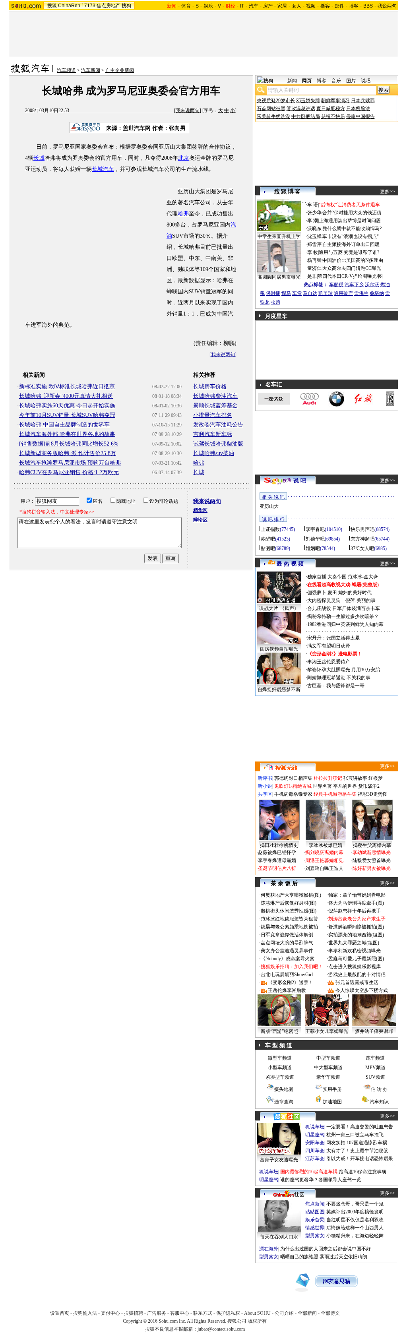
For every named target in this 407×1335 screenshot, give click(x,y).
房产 (268, 6)
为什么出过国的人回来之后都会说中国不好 (325, 1249)
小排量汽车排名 (212, 415)
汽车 (253, 6)
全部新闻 (307, 1313)
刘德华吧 (315, 539)
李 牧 (312, 252)
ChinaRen (69, 5)
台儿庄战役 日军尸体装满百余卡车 (343, 608)
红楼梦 (375, 778)
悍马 (286, 293)
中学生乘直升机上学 (279, 236)
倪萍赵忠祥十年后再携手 (354, 911)
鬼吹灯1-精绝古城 (293, 786)
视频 (311, 6)
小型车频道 (280, 1067)
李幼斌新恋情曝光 (372, 852)
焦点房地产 (108, 5)
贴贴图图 (314, 1212)
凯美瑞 (325, 293)
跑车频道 (375, 1058)
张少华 (314, 212)
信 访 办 (379, 1089)
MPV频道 (375, 1067)
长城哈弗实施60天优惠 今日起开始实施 (67, 406)
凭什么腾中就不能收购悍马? (352, 228)
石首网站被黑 (271, 108)
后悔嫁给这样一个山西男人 (355, 1227)
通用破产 (343, 293)
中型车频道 (328, 1058)
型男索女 (314, 1235)
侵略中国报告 (360, 116)
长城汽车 (103, 169)
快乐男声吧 (362, 529)
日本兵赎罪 (363, 100)
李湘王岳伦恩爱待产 (328, 662)
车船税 (336, 284)
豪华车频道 (328, 1077)
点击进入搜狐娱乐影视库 (354, 966)
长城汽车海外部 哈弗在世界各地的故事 (67, 434)
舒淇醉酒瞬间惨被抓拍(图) (356, 927)
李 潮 (312, 220)
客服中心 (179, 1313)
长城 (39, 158)
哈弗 (183, 214)
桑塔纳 (377, 293)
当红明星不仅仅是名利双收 (355, 1220)
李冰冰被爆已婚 (325, 845)
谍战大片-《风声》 (279, 608)
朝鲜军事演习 (335, 100)
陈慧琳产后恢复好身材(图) (288, 903)
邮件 (339, 6)
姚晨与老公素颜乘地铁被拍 (289, 927)
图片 (351, 80)
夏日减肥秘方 (330, 108)
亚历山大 (269, 506)
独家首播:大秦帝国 (327, 576)
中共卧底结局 (305, 116)
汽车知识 (379, 1101)
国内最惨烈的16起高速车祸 (308, 1171)
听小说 (265, 786)
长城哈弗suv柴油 (213, 453)
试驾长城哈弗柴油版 (218, 444)
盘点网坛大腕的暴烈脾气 (287, 943)
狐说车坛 (314, 1127)
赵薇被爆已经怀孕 (277, 852)
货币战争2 (369, 786)
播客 (325, 6)
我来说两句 (188, 110)
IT (242, 6)
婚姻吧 (313, 548)
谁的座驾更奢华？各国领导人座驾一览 (320, 1179)
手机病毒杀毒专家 (293, 794)
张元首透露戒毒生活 (356, 982)
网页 (307, 80)
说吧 (365, 80)
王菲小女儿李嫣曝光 (326, 1031)
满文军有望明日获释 (328, 646)
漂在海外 (268, 1249)
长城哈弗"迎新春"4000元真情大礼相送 (66, 396)
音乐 (336, 80)
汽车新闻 (90, 70)
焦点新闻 (314, 1204)
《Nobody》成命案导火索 (287, 958)
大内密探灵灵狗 (324, 600)
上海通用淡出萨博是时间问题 (350, 220)
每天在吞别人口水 (279, 1237)
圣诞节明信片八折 (277, 868)
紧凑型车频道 (280, 1077)
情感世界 (314, 1227)
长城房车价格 (210, 386)
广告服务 (156, 1313)
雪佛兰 (361, 293)
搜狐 (52, 5)
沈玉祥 (314, 236)
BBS (368, 6)
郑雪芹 (314, 244)
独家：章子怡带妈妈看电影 (357, 895)
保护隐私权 (228, 1313)
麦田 (332, 592)
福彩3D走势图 (373, 794)
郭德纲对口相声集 (293, 778)
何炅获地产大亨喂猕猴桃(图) (291, 895)
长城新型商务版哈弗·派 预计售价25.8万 (67, 453)
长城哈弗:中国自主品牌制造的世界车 (64, 425)
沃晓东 (314, 228)
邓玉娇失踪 (308, 100)
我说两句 (387, 6)
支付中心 (110, 1313)
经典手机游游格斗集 (335, 794)
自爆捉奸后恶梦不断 (279, 689)
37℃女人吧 (362, 548)
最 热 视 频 (290, 564)
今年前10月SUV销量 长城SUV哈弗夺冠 (67, 415)
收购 (275, 302)
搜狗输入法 (85, 1313)
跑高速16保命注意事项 (362, 1171)
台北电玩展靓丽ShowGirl (287, 974)
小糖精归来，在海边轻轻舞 (355, 1235)
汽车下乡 (354, 284)
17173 (88, 5)
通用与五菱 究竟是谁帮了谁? (349, 252)
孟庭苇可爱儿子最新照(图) (356, 958)
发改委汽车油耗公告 (218, 425)
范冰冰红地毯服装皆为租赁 (289, 919)
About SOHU (257, 1313)
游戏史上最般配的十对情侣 (357, 974)
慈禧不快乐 (333, 116)
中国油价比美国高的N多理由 (352, 260)
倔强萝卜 (316, 592)
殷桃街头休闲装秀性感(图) (288, 911)
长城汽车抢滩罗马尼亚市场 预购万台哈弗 (70, 463)
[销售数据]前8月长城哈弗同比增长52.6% (68, 444)
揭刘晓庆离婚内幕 (324, 852)
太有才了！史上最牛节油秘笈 (357, 1150)
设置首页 (59, 1313)
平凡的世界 (345, 786)
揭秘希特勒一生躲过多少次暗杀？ (343, 616)
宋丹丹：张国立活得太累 (333, 638)
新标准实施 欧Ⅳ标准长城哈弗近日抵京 (67, 386)
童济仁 (314, 268)
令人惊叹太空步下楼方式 (361, 990)
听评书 (265, 778)
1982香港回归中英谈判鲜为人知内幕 (345, 624)
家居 (282, 6)
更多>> (387, 191)
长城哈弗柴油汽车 (215, 396)
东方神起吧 (362, 539)
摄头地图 (283, 1089)
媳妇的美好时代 (355, 592)
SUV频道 (375, 1077)
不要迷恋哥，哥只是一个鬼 (355, 1204)
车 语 (312, 204)
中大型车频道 (328, 1067)
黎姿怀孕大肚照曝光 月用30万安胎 (343, 669)
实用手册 (332, 1089)
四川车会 (314, 1150)
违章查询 (283, 1101)
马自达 (310, 293)
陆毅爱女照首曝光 (372, 860)
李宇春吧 (315, 529)
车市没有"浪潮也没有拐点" (350, 236)
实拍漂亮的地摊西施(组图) (356, 935)
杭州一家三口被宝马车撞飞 (355, 1134)
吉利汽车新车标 (212, 434)
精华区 (200, 510)
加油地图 (332, 1101)
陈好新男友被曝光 (372, 868)
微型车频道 (280, 1058)
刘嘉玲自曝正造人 (324, 868)
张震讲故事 (355, 778)
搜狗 (126, 5)
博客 (354, 6)
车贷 (297, 293)
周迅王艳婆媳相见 (324, 860)
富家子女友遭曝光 (279, 1160)
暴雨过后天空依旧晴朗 (343, 1256)
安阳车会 (314, 1142)
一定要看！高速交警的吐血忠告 (359, 1127)
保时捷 (273, 293)
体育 (186, 6)
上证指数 (270, 529)
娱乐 (208, 6)
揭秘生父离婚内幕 (372, 845)
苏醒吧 (268, 539)
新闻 (292, 80)
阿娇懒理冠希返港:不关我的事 (338, 677)
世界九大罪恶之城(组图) (353, 943)
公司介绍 (284, 1313)
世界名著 (322, 786)
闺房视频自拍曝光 (279, 649)
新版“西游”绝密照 (279, 1031)
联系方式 (202, 1313)
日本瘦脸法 (358, 108)
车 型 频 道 (278, 1045)
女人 (296, 6)
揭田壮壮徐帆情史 (279, 845)
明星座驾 (314, 1134)
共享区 (265, 794)
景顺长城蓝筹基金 (215, 406)
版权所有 (257, 1321)
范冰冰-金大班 (363, 576)
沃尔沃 (372, 284)
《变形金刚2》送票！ (290, 982)
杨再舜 (314, 260)
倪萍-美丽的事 (360, 600)
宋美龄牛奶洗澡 (273, 116)
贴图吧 (268, 548)
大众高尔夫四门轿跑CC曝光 (351, 268)
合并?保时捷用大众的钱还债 (352, 212)
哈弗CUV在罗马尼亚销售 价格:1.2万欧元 (69, 472)
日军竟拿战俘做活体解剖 (287, 935)
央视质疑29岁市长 (276, 100)
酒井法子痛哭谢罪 (374, 1031)
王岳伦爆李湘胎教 (287, 990)
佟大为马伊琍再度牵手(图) (356, 903)
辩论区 (200, 520)
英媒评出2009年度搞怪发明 (355, 1212)
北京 (183, 158)
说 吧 (299, 481)
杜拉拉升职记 (328, 778)
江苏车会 (314, 1158)
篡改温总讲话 (301, 108)
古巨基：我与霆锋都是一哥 (335, 685)
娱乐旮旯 (314, 1220)
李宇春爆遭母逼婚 (277, 860)
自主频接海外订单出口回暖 (351, 244)
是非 (312, 276)
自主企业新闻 (119, 70)
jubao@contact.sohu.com (221, 1329)
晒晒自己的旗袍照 (299, 1256)
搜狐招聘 (133, 1313)
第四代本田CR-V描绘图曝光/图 (350, 276)
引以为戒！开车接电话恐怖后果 (359, 1158)
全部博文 (330, 1313)
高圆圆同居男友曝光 (279, 277)
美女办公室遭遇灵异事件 (287, 950)
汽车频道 (66, 70)
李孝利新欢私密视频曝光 (354, 950)
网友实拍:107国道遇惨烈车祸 (356, 1142)
